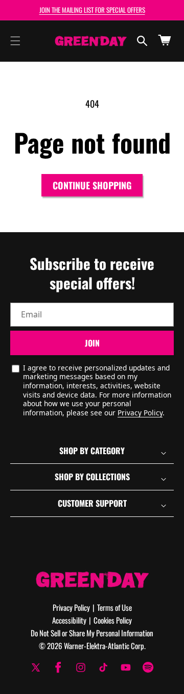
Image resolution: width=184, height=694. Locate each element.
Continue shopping (92, 185)
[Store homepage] (92, 579)
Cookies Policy (113, 620)
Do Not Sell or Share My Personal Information (92, 632)
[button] (15, 41)
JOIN (92, 343)
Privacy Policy (140, 412)
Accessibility (69, 620)
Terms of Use (114, 607)
